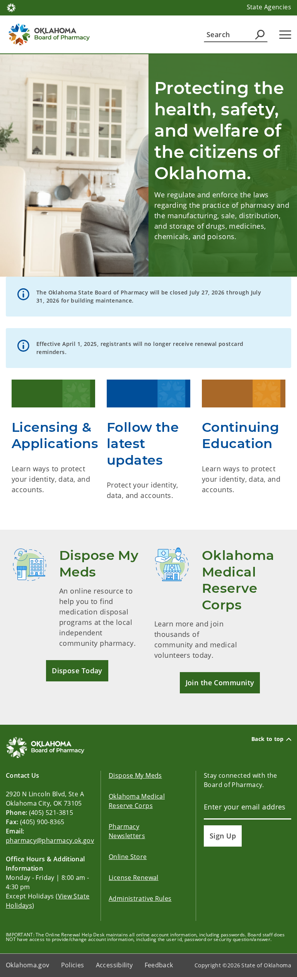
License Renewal (134, 877)
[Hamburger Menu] (285, 35)
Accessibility (114, 965)
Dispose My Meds (135, 775)
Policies (72, 965)
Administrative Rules (140, 898)
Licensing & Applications (55, 435)
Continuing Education (240, 435)
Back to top (267, 739)
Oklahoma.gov (28, 965)
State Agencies (269, 7)
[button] (77, 670)
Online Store (128, 856)
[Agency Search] (260, 34)
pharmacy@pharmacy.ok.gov (50, 840)
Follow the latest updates (143, 443)
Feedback (159, 965)
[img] (53, 393)
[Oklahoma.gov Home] (11, 7)
